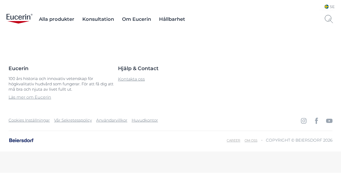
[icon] (304, 121)
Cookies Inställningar (29, 120)
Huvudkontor (145, 120)
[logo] (19, 19)
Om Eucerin (136, 19)
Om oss (251, 140)
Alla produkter (56, 19)
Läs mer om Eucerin (30, 97)
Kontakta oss (131, 79)
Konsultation (98, 19)
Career (233, 140)
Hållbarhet (172, 19)
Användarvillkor (111, 120)
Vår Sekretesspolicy (73, 120)
